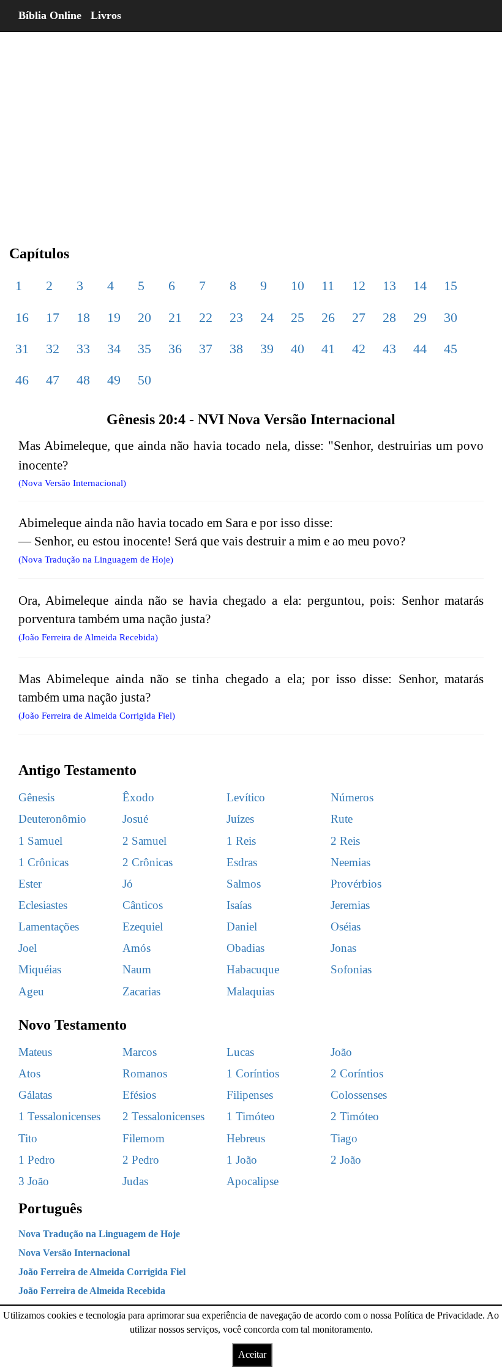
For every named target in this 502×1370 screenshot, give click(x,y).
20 (144, 317)
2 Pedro (140, 1159)
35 (144, 348)
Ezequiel (142, 926)
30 (450, 317)
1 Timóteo (251, 1116)
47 (52, 379)
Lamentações (48, 926)
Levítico (246, 797)
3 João (33, 1181)
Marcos (139, 1052)
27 (358, 317)
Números (352, 797)
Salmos (244, 883)
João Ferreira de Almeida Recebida (91, 1291)
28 (389, 317)
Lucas (240, 1052)
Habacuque (253, 969)
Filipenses (250, 1094)
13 (389, 285)
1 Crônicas (43, 862)
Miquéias (39, 969)
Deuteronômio (52, 818)
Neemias (350, 862)
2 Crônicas (147, 862)
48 (83, 379)
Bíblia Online (49, 15)
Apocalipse (253, 1181)
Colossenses (359, 1094)
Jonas (343, 947)
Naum (136, 969)
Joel (27, 947)
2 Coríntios (357, 1073)
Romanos (144, 1073)
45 (450, 348)
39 (267, 348)
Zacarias (141, 991)
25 (297, 317)
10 (297, 285)
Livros (106, 15)
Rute (342, 818)
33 (83, 348)
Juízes (240, 818)
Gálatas (35, 1094)
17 (52, 317)
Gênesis (36, 797)
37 (205, 348)
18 (83, 317)
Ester (30, 883)
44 (420, 348)
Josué (135, 818)
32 (52, 348)
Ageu (31, 991)
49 (114, 379)
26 (328, 317)
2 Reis (345, 840)
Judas (135, 1181)
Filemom (143, 1138)
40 (297, 348)
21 (175, 317)
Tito (27, 1138)
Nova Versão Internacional (74, 1253)
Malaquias (250, 991)
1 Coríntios (253, 1073)
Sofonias (351, 969)
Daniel (242, 926)
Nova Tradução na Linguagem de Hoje (99, 1234)
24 (267, 317)
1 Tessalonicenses (59, 1116)
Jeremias (350, 905)
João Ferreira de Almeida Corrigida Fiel (101, 1272)
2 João (346, 1159)
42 (358, 348)
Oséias (346, 926)
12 (358, 285)
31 (22, 348)
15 (450, 285)
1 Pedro (36, 1159)
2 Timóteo (355, 1116)
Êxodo (138, 797)
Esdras (242, 862)
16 (22, 317)
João (341, 1052)
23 (236, 317)
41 (328, 348)
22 (205, 317)
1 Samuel (40, 840)
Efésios (139, 1094)
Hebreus (246, 1138)
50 (144, 379)
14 (420, 285)
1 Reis (241, 840)
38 (236, 348)
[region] (251, 128)
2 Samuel (144, 840)
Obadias (245, 947)
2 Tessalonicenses (163, 1116)
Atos (29, 1073)
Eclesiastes (42, 905)
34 (114, 348)
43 (389, 348)
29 (420, 317)
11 (327, 285)
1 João (242, 1159)
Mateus (35, 1052)
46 (22, 379)
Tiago (344, 1138)
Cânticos (142, 905)
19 (114, 317)
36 (175, 348)
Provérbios (356, 883)
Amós (136, 947)
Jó (127, 883)
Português (50, 1208)
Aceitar (252, 1354)
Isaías (239, 905)
